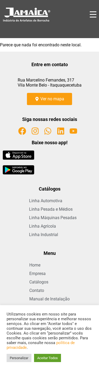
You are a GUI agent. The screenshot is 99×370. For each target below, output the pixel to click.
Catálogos (38, 282)
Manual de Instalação (49, 298)
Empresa (37, 273)
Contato (36, 290)
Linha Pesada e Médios (51, 209)
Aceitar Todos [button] (47, 358)
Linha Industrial (43, 234)
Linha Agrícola (42, 226)
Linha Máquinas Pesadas (53, 217)
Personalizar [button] (19, 358)
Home (34, 265)
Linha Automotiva (45, 200)
